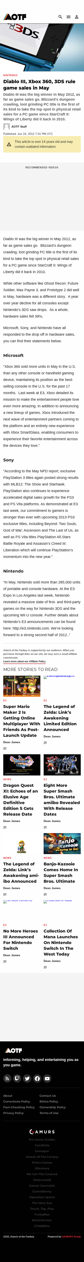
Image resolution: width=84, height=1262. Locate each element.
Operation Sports (42, 1197)
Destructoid (42, 1180)
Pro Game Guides (42, 1139)
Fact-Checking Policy (19, 1107)
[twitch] (17, 1078)
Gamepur (42, 1151)
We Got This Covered (42, 1174)
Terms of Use (49, 1113)
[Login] (77, 17)
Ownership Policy (53, 1107)
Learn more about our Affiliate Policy (24, 661)
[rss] (7, 1078)
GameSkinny (42, 1191)
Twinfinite (42, 1145)
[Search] (60, 17)
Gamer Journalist (42, 1185)
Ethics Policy (49, 1101)
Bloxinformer (42, 1220)
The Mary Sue (42, 1203)
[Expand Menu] (68, 17)
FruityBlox (42, 1214)
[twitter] (27, 1078)
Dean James (11, 742)
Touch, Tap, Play (42, 1209)
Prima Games (42, 1162)
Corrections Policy (16, 1101)
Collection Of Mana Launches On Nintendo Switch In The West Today (61, 943)
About (7, 1096)
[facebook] (37, 1078)
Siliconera (42, 1168)
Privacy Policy (13, 1113)
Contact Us (48, 1096)
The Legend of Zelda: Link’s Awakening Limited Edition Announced (60, 718)
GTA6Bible (42, 1226)
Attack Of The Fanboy (42, 1157)
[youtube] (47, 1078)
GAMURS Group (71, 1236)
